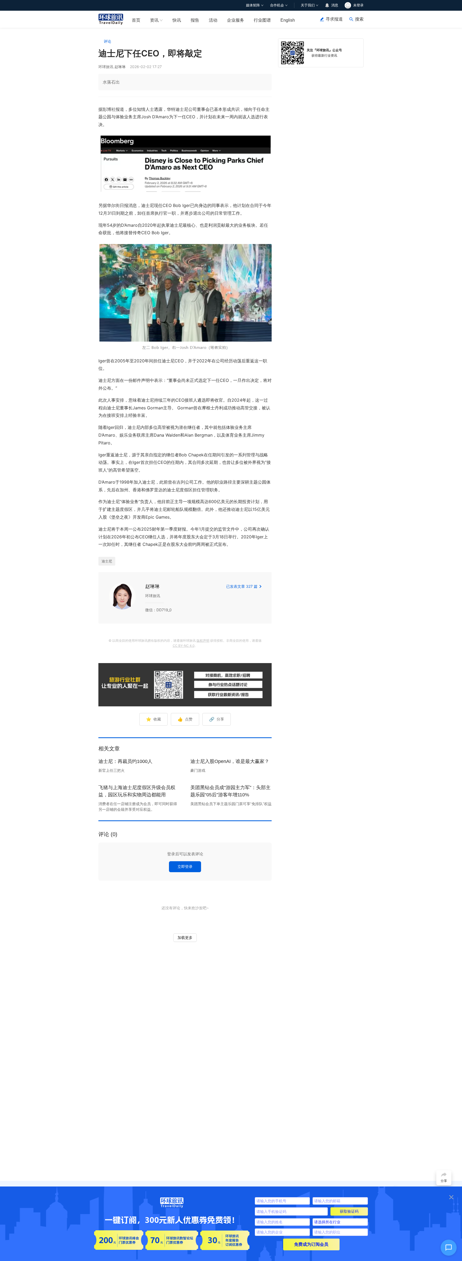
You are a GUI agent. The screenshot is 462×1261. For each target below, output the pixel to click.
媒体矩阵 (253, 5)
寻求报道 (334, 19)
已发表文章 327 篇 (241, 586)
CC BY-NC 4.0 (183, 646)
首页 (136, 20)
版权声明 (203, 641)
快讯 (176, 20)
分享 (216, 719)
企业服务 (235, 20)
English (287, 20)
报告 (195, 20)
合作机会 (277, 5)
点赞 (185, 719)
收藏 (153, 719)
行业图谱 (262, 20)
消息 (334, 5)
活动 (213, 20)
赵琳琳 (152, 586)
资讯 (154, 20)
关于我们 (308, 5)
